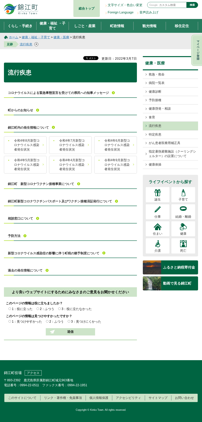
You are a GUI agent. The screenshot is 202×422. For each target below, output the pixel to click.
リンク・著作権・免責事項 (63, 397)
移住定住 (182, 26)
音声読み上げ (148, 12)
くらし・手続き (20, 26)
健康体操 (155, 164)
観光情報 (149, 26)
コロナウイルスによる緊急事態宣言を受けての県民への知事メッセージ (58, 92)
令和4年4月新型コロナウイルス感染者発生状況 (72, 164)
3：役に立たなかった (77, 309)
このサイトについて (22, 397)
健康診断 (155, 91)
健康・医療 (61, 37)
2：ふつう (47, 309)
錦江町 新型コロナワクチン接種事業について (41, 184)
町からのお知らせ (20, 110)
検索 (192, 4)
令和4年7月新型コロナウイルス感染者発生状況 (72, 145)
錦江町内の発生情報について (28, 127)
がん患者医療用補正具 (164, 143)
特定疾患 (155, 134)
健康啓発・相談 (160, 108)
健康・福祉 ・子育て (52, 25)
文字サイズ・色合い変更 (125, 5)
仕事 (157, 216)
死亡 (183, 250)
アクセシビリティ (128, 397)
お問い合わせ (184, 397)
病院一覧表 (157, 83)
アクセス (33, 373)
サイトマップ (158, 397)
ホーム (13, 37)
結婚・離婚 (183, 216)
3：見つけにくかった (86, 321)
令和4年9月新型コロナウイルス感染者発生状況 (117, 164)
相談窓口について (20, 218)
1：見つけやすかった (27, 321)
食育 (152, 117)
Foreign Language (121, 12)
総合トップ (86, 8)
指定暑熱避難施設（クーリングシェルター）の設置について (172, 153)
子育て (183, 199)
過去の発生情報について (25, 270)
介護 (157, 250)
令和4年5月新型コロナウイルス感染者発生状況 (27, 164)
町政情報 (117, 26)
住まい (157, 233)
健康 (183, 233)
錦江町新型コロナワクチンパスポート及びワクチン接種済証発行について (60, 201)
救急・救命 (157, 74)
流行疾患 (26, 44)
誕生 (157, 199)
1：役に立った (22, 309)
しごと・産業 (84, 26)
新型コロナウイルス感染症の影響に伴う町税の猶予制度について (53, 253)
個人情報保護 (98, 397)
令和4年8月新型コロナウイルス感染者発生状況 (27, 145)
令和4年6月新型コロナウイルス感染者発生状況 (117, 145)
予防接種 (155, 100)
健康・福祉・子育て (36, 37)
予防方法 (14, 235)
